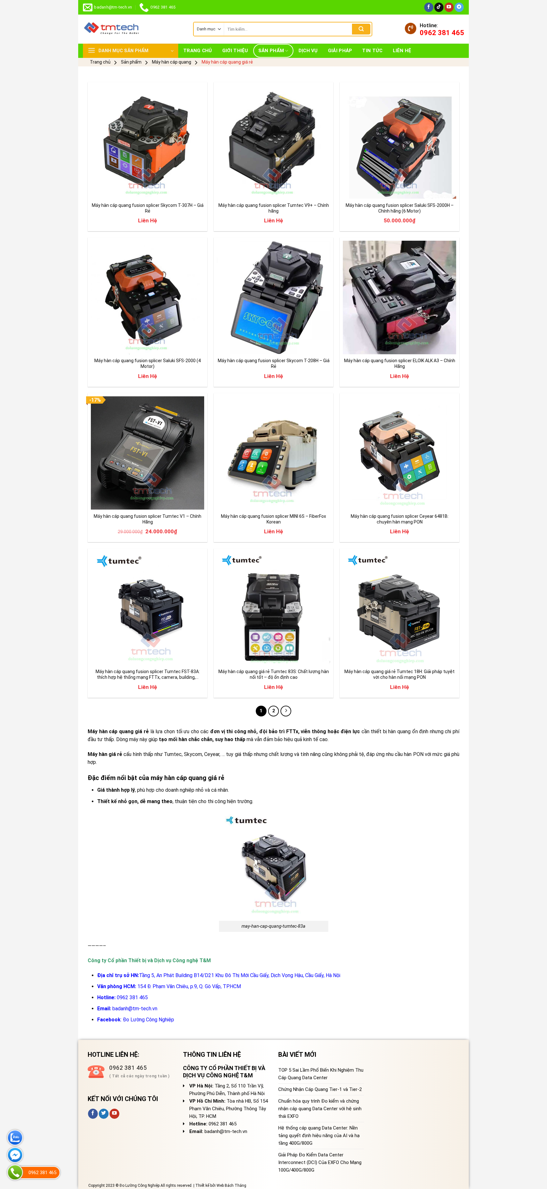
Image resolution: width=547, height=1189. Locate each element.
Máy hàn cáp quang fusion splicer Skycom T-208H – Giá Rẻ (274, 363)
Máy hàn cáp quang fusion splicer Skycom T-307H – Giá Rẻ (148, 208)
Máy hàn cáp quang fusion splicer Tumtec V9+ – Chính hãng (273, 208)
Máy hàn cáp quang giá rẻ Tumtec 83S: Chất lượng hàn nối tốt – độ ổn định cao (273, 674)
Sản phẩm (271, 50)
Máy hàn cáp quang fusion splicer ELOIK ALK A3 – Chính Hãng (399, 363)
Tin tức (372, 50)
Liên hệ (402, 50)
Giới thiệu (235, 50)
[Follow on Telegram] (459, 7)
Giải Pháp (340, 50)
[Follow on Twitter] (104, 1114)
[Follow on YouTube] (449, 7)
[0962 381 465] (15, 1172)
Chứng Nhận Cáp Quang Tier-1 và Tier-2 (320, 1089)
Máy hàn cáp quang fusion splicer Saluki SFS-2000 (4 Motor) (147, 363)
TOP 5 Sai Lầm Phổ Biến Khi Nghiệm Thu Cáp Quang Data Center (320, 1074)
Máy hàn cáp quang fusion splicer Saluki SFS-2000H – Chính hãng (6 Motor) (400, 208)
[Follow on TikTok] (438, 7)
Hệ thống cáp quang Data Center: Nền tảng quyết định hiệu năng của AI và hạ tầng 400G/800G (319, 1135)
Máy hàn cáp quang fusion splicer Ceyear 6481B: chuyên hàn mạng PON (400, 519)
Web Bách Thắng (231, 1185)
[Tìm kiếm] (361, 29)
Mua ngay (107, 190)
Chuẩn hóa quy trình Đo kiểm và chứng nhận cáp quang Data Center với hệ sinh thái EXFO (320, 1108)
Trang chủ (197, 50)
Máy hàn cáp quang (171, 62)
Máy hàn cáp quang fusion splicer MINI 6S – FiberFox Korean (273, 519)
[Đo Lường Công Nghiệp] (133, 29)
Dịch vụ (308, 50)
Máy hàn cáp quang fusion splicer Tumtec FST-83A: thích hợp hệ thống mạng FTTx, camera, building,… (148, 674)
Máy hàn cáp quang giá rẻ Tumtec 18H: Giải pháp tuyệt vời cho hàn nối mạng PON (399, 674)
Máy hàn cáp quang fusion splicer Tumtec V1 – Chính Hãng (147, 519)
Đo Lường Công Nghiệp (148, 1020)
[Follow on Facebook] (428, 7)
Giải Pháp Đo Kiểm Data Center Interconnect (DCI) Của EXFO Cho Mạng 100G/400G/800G (320, 1162)
